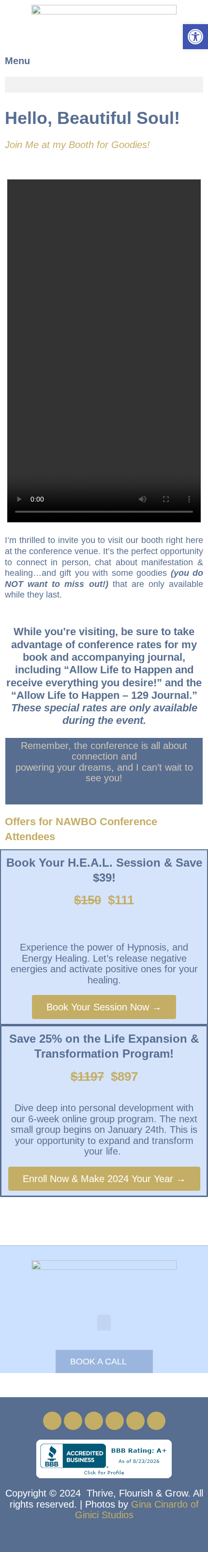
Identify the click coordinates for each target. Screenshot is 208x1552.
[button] (104, 85)
